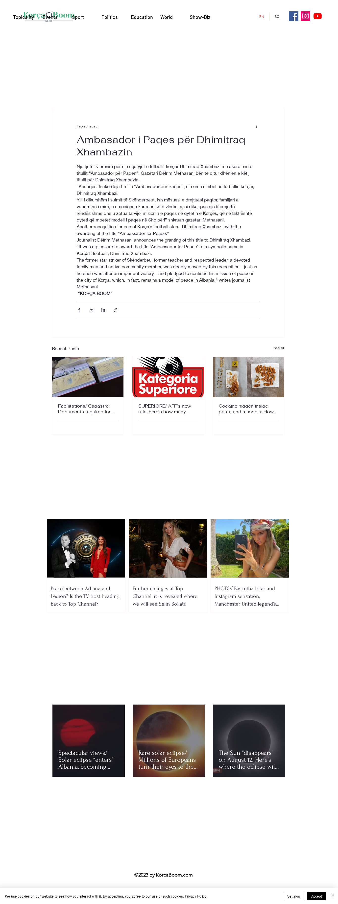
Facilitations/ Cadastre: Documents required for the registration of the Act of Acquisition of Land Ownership (86, 409)
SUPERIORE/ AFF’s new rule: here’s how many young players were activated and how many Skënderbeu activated (165, 409)
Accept (316, 896)
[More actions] (257, 126)
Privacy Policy (195, 896)
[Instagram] (305, 16)
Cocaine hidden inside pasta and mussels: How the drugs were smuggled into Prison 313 (247, 409)
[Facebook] (293, 16)
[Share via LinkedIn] (103, 310)
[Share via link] (115, 310)
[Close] (332, 896)
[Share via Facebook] (79, 310)
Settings (293, 896)
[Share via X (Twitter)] (91, 310)
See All (279, 348)
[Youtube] (317, 16)
